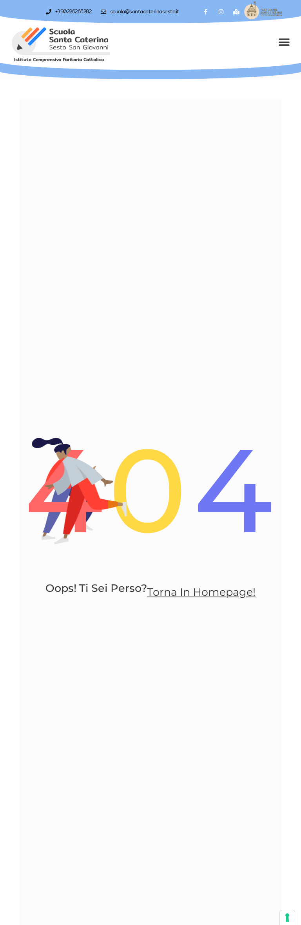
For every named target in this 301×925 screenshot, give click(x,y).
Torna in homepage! (201, 592)
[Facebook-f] (205, 11)
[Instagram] (221, 11)
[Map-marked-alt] (236, 11)
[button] (284, 42)
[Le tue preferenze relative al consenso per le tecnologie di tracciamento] (287, 917)
